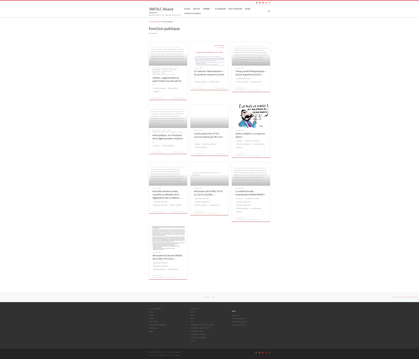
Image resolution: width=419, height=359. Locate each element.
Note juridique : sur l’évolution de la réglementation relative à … (168, 138)
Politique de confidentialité (157, 325)
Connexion (235, 315)
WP (158, 355)
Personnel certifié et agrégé (202, 325)
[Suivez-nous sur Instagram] (269, 2)
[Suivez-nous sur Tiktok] (266, 2)
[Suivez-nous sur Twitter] (263, 2)
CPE (191, 321)
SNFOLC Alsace (160, 352)
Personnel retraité (198, 334)
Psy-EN (192, 341)
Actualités (194, 309)
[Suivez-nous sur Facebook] (260, 2)
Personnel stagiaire (198, 338)
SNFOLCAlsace (159, 98)
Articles (157, 22)
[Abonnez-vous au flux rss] (256, 2)
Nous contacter (153, 321)
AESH (192, 318)
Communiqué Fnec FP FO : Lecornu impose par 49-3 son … (208, 137)
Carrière (151, 318)
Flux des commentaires (239, 322)
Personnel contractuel (200, 328)
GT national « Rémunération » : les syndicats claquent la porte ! (209, 74)
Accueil (151, 22)
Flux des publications (238, 319)
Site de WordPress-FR (238, 325)
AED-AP (193, 312)
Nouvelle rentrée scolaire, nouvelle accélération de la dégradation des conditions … (167, 194)
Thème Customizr (175, 355)
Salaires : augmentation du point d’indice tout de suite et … (167, 81)
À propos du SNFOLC (155, 309)
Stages (151, 331)
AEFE (192, 315)
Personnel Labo (196, 331)
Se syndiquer (153, 328)
